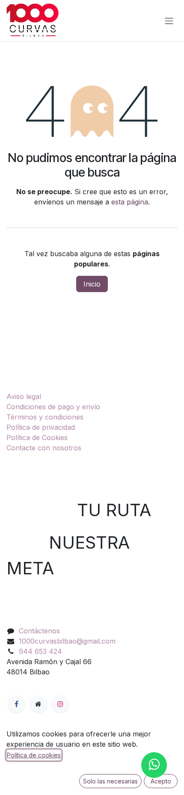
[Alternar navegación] (169, 21)
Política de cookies (34, 755)
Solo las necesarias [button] (110, 781)
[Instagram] (60, 703)
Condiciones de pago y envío (53, 406)
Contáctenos (39, 631)
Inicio (92, 284)
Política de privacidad (40, 427)
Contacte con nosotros (43, 447)
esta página (129, 202)
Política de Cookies (37, 437)
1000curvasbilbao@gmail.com (67, 641)
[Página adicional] (38, 703)
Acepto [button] (161, 781)
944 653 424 (40, 651)
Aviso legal (23, 396)
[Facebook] (16, 703)
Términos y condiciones (44, 417)
